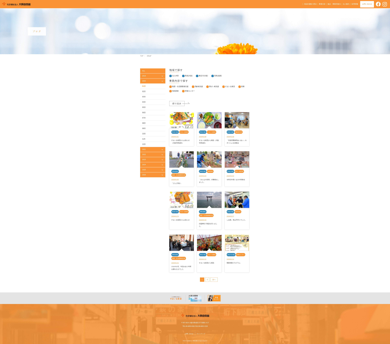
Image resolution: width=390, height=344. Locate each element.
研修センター (190, 91)
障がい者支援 (214, 86)
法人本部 (175, 76)
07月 (144, 118)
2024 (144, 165)
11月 (143, 139)
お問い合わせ (367, 4)
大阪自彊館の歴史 (310, 4)
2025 (144, 170)
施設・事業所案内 (334, 4)
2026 (144, 175)
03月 (144, 97)
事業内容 (322, 4)
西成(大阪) (188, 76)
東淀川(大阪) (203, 76)
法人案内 (346, 4)
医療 (242, 86)
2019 (144, 76)
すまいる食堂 (230, 86)
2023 (144, 159)
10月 (144, 134)
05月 (144, 107)
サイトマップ (201, 334)
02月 (144, 91)
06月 (144, 112)
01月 (144, 86)
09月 (144, 128)
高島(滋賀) (218, 76)
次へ (214, 279)
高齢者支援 (199, 86)
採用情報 (355, 4)
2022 (144, 154)
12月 (144, 144)
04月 (144, 102)
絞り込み (176, 103)
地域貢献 (175, 91)
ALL (143, 71)
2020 (144, 81)
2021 (144, 149)
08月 (144, 123)
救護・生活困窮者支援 (180, 86)
